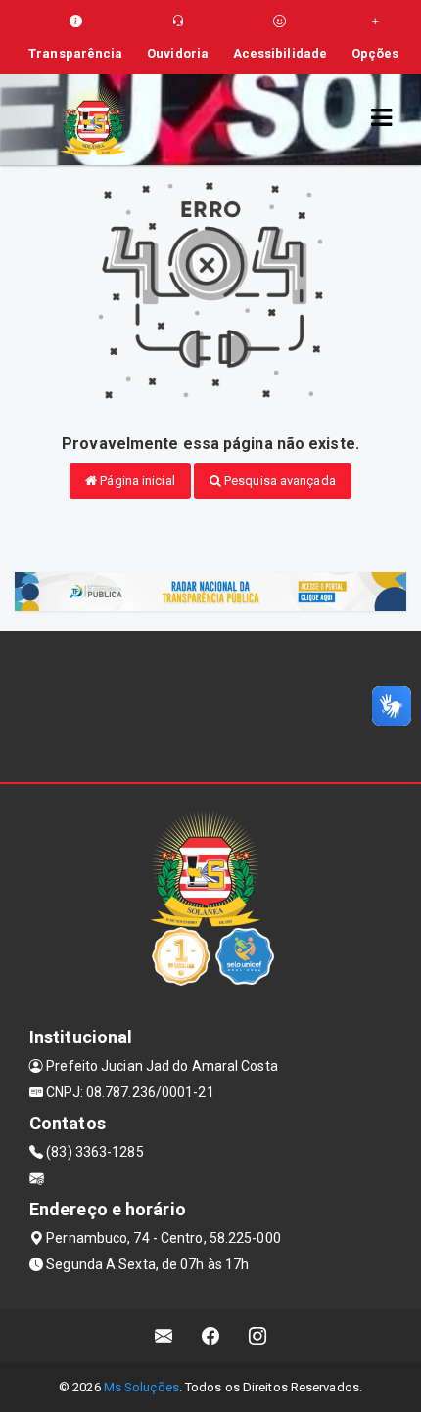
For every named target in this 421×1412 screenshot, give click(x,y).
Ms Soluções (141, 1387)
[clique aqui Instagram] (258, 1336)
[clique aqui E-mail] (164, 1336)
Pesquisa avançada (278, 480)
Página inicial (136, 480)
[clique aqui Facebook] (211, 1336)
